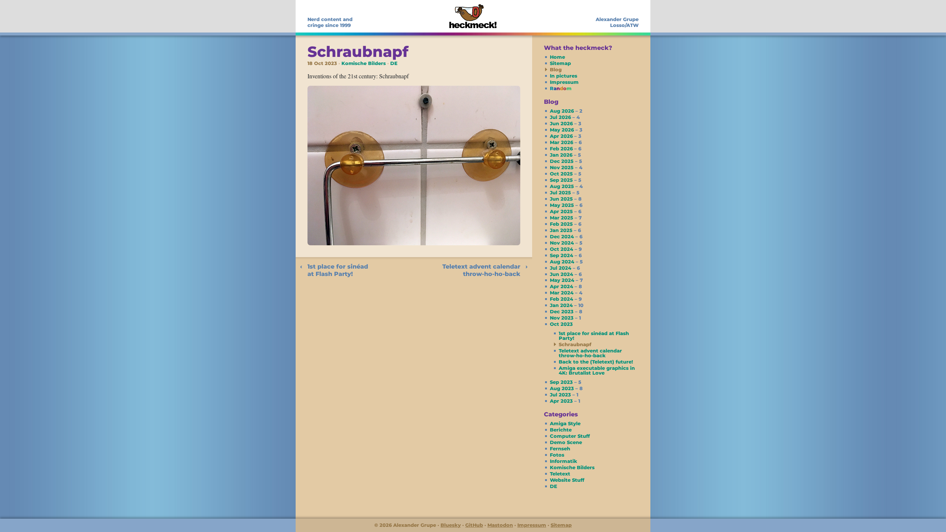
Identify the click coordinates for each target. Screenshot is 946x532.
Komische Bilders (363, 63)
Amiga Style (565, 423)
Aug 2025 (566, 186)
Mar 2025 (566, 218)
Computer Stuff (570, 436)
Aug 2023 (566, 388)
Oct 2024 (566, 249)
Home (557, 57)
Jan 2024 (566, 305)
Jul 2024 (565, 268)
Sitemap (560, 63)
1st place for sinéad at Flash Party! (337, 270)
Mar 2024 (566, 293)
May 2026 (566, 130)
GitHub (474, 525)
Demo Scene (566, 442)
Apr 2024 (566, 286)
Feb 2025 (565, 224)
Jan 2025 (565, 230)
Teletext (560, 474)
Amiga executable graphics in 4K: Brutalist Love (597, 370)
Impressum (564, 82)
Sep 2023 (565, 382)
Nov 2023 (565, 318)
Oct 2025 (565, 174)
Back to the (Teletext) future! (596, 362)
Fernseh (560, 448)
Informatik (563, 461)
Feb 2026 (565, 148)
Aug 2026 (566, 111)
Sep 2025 (565, 180)
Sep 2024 (566, 255)
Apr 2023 (565, 401)
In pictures (563, 76)
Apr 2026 (565, 136)
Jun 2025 (566, 199)
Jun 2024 (566, 274)
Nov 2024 (566, 243)
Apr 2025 (565, 211)
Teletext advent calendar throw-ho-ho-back (481, 270)
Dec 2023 (566, 311)
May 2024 (566, 280)
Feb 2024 (566, 299)
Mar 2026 (566, 142)
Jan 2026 (565, 155)
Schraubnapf (357, 51)
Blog (556, 69)
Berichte (561, 430)
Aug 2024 (566, 262)
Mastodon (500, 525)
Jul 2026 (565, 117)
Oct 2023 (561, 324)
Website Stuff (567, 480)
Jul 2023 (564, 395)
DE (394, 63)
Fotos (557, 455)
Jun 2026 (565, 123)
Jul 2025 (564, 192)
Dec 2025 (566, 161)
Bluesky (450, 525)
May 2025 (566, 205)
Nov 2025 (566, 167)
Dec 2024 (566, 236)
